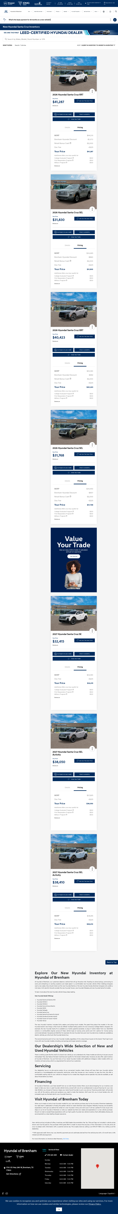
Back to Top (112, 962)
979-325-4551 (52, 1155)
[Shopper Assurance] (8, 1156)
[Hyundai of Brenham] (13, 11)
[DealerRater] (6, 1194)
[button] (92, 91)
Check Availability (84, 114)
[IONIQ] (20, 1156)
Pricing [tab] (80, 127)
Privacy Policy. (94, 1204)
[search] (116, 11)
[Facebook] (3, 1194)
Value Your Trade (75, 119)
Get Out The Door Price (86, 101)
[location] (85, 3)
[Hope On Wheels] (8, 1160)
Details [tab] (67, 127)
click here (66, 1139)
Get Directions (12, 1174)
